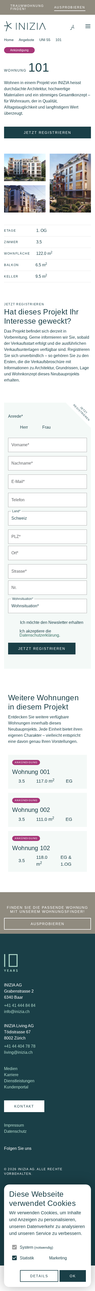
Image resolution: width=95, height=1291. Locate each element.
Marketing (58, 1258)
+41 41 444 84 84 (19, 1005)
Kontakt (24, 1106)
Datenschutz (15, 1131)
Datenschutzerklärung (39, 635)
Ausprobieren (69, 7)
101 (58, 40)
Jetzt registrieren (47, 132)
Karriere (11, 1075)
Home (9, 40)
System (36, 1247)
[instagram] (41, 1148)
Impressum (14, 1125)
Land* (16, 511)
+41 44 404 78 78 (19, 1046)
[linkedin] (36, 1148)
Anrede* (15, 416)
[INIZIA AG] (25, 26)
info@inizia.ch (17, 1011)
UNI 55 (44, 40)
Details (39, 1276)
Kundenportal (16, 1087)
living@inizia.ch (18, 1052)
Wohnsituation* (22, 598)
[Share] (88, 50)
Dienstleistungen (19, 1081)
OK (73, 1276)
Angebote (26, 40)
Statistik (27, 1258)
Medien (10, 1068)
